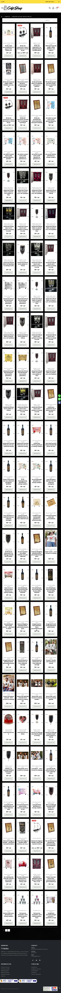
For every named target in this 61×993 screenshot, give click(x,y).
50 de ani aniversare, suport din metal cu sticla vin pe (8, 120)
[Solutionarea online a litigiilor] (27, 981)
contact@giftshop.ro (35, 956)
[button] (50, 8)
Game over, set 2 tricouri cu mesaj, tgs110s (51, 698)
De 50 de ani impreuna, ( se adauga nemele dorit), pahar (8, 554)
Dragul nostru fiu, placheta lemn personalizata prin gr (8, 662)
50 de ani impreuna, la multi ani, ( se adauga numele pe (22, 120)
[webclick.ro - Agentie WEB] (59, 989)
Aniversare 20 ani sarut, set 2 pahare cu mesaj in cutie (37, 265)
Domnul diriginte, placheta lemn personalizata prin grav (22, 626)
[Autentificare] (53, 8)
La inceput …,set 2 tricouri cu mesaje (36, 769)
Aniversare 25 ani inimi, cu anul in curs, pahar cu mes (37, 301)
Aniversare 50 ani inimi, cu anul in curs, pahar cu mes (37, 373)
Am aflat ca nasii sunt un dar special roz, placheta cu (23, 157)
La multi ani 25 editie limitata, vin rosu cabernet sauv (51, 771)
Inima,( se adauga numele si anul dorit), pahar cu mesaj (50, 735)
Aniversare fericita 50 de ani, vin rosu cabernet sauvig (22, 445)
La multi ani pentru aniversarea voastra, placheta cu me (22, 807)
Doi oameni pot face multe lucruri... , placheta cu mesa (8, 626)
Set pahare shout (22, 910)
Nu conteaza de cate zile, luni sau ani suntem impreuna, (8, 879)
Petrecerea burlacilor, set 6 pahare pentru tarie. (37, 915)
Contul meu (33, 972)
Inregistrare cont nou (36, 969)
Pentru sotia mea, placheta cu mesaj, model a (8, 915)
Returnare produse (5, 974)
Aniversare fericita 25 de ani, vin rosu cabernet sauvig (8, 445)
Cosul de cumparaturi (36, 974)
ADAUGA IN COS (8, 55)
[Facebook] (32, 960)
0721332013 (34, 952)
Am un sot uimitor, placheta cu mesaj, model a (50, 156)
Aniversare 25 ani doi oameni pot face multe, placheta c (8, 301)
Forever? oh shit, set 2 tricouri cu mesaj (51, 662)
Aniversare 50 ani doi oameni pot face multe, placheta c (8, 373)
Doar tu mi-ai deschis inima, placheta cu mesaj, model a (8, 590)
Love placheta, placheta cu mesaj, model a (36, 806)
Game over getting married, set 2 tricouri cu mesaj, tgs (22, 699)
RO (3, 1)
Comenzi (3, 976)
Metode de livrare (5, 972)
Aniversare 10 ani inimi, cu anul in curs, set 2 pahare (22, 192)
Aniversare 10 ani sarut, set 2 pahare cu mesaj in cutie (8, 229)
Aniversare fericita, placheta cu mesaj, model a (36, 445)
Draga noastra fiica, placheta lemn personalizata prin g (36, 627)
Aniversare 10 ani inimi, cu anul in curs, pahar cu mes (8, 193)
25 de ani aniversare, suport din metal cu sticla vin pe (22, 48)
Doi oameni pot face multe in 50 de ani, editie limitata (37, 590)
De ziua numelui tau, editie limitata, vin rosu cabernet (23, 554)
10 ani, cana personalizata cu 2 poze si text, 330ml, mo (8, 48)
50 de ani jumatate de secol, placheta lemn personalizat (36, 120)
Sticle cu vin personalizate (51, 440)
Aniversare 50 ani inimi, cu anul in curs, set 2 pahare (51, 372)
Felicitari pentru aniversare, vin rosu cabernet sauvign (23, 662)
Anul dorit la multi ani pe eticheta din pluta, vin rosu (51, 445)
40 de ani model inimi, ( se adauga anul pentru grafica (36, 84)
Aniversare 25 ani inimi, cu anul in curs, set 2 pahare (51, 300)
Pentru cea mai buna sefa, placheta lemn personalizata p (51, 879)
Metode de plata (5, 970)
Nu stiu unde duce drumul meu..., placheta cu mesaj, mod (22, 879)
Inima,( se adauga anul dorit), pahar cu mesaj (36, 734)
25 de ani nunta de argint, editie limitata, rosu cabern (50, 48)
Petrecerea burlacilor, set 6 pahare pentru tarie (22, 915)
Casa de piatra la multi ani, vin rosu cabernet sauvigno (8, 518)
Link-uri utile (50, 1)
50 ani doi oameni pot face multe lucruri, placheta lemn (51, 84)
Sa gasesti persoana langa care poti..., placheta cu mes (51, 915)
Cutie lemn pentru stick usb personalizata (50, 517)
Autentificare (34, 967)
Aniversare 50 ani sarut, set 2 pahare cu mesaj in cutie (22, 409)
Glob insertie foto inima (22, 733)
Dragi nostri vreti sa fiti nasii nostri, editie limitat (51, 625)
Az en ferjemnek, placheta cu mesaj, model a (37, 481)
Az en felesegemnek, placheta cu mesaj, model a (22, 482)
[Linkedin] (39, 960)
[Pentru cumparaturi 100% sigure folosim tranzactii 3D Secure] (50, 989)
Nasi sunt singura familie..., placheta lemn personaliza (8, 842)
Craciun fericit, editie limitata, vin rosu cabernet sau (22, 517)
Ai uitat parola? (34, 970)
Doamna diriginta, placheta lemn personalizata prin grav (36, 554)
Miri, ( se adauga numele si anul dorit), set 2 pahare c (51, 807)
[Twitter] (36, 960)
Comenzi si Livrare (5, 967)
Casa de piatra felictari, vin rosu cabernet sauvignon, (51, 482)
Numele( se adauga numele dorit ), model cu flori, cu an (37, 879)
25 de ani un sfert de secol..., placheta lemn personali (22, 84)
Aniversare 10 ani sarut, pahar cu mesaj (51, 192)
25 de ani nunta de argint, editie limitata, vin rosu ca (8, 84)
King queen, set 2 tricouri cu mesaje (22, 769)
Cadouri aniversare (23, 43)
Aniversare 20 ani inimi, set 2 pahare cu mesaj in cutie (8, 264)
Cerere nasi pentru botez (51, 115)
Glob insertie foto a (8, 733)
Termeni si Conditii (5, 969)
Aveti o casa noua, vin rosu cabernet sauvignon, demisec (8, 482)
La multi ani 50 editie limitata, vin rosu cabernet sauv (8, 807)
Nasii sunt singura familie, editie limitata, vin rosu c (22, 842)
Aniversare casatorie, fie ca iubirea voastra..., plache (51, 409)
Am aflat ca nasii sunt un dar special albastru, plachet (51, 120)
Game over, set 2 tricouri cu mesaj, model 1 (36, 698)
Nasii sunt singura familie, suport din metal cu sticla (36, 842)
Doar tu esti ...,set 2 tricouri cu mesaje (51, 552)
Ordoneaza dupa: (40, 20)
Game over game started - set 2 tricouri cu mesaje (8, 698)
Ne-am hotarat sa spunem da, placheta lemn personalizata (50, 843)
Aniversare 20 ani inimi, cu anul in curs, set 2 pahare (51, 228)
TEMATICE (7, 16)
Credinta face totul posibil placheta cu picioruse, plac (36, 518)
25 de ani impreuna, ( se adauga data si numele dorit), (37, 48)
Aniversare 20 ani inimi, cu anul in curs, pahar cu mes (37, 229)
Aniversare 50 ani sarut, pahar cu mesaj (8, 409)
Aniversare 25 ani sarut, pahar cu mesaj (22, 336)
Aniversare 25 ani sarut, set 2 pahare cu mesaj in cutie (37, 337)
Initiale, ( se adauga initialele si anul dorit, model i (8, 771)
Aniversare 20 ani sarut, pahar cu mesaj (22, 264)
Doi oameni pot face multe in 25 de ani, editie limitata (23, 590)
